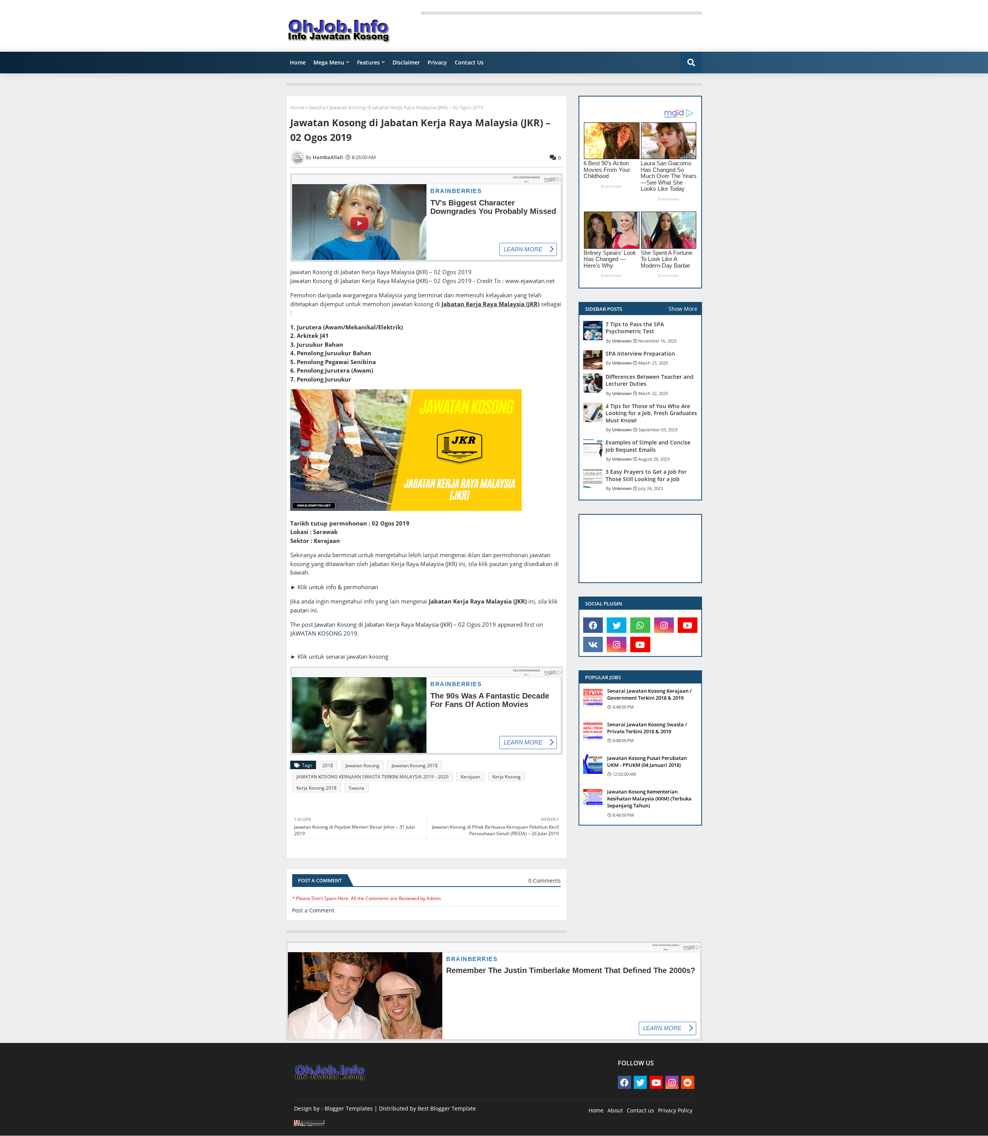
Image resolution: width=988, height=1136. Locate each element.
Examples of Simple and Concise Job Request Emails (648, 446)
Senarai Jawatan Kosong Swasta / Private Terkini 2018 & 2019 (647, 728)
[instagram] (664, 625)
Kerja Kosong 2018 (316, 788)
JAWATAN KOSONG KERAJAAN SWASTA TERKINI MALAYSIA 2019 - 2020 (372, 776)
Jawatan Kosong (362, 765)
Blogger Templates (349, 1108)
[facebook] (593, 625)
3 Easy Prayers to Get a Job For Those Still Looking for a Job (646, 475)
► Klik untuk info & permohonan (334, 587)
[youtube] (687, 625)
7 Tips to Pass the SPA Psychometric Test (635, 328)
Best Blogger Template (447, 1108)
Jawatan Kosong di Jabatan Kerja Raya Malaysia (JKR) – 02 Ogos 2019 (405, 624)
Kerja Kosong (506, 776)
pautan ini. (304, 610)
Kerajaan (470, 776)
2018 (327, 765)
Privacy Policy (675, 1110)
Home (298, 62)
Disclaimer (406, 62)
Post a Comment (313, 910)
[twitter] (616, 625)
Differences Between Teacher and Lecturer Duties (650, 380)
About (615, 1110)
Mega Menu (328, 62)
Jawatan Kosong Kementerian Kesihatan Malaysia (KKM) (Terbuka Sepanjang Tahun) (649, 798)
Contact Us (469, 62)
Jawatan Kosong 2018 (415, 765)
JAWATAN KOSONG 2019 (323, 633)
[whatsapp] (640, 625)
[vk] (593, 644)
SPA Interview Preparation (640, 353)
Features (368, 62)
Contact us (640, 1110)
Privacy (437, 62)
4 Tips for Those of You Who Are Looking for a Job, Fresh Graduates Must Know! (651, 413)
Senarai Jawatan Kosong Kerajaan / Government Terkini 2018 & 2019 (649, 694)
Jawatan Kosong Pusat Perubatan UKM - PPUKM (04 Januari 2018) (647, 761)
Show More (682, 308)
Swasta (317, 107)
